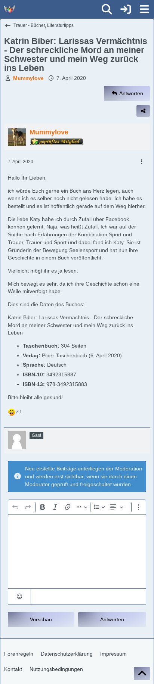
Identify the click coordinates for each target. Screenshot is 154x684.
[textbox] (77, 551)
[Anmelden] (125, 9)
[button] (19, 596)
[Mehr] (141, 162)
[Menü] (144, 9)
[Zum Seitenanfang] (142, 673)
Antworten (112, 619)
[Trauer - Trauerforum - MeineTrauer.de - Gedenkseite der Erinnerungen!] (9, 9)
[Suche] (106, 9)
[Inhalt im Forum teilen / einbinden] (143, 111)
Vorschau (41, 619)
